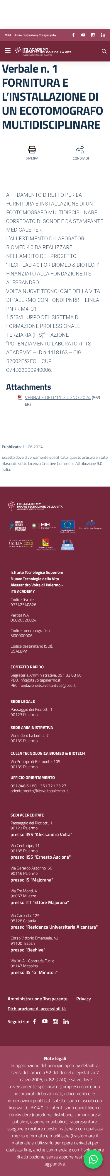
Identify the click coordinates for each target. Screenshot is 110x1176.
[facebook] (73, 35)
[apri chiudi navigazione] (8, 51)
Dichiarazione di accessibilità (37, 1008)
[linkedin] (103, 35)
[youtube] (83, 35)
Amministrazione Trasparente (37, 998)
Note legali (55, 1058)
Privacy (83, 998)
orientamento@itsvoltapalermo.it (39, 791)
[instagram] (93, 35)
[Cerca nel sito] (104, 51)
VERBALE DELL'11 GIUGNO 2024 (58, 397)
